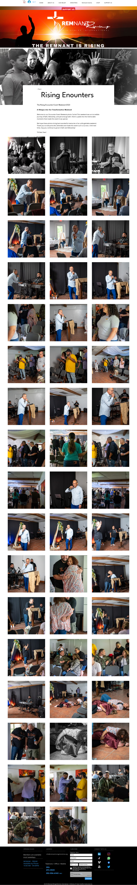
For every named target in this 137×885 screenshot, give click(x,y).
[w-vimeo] (99, 862)
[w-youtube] (99, 866)
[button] (24, 1)
